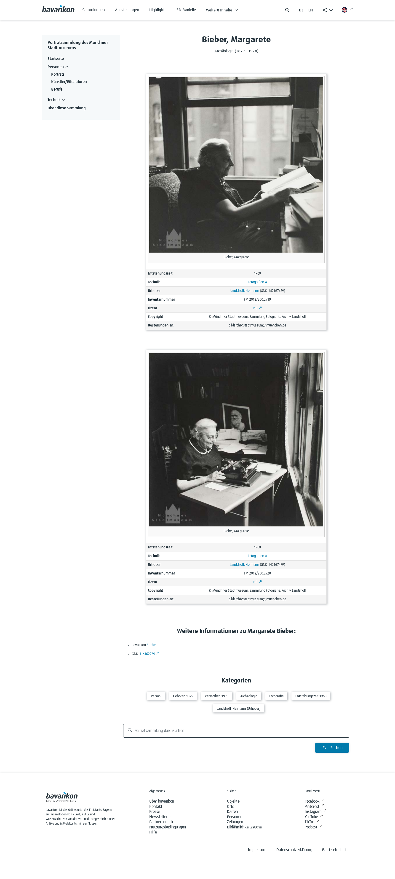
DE (301, 10)
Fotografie (276, 696)
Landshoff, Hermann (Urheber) (238, 708)
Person (156, 696)
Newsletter (158, 817)
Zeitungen (235, 822)
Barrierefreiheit (334, 850)
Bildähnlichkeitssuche (244, 827)
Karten (232, 812)
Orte (230, 807)
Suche (151, 645)
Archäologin (248, 696)
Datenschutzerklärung (294, 850)
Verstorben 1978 (216, 696)
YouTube (311, 817)
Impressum (257, 850)
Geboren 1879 (183, 696)
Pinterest (312, 807)
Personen (234, 817)
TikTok (310, 822)
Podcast (311, 827)
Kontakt (155, 807)
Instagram (313, 812)
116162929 (147, 654)
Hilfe (153, 832)
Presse (154, 812)
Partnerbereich (161, 822)
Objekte (233, 801)
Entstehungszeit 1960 (310, 696)
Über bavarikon (161, 801)
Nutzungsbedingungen (167, 827)
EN (310, 10)
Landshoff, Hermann (244, 291)
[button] (225, 9)
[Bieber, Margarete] (236, 165)
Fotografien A (257, 282)
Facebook (312, 801)
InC (255, 308)
